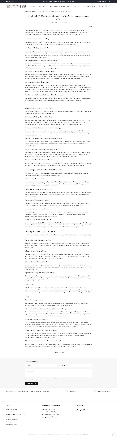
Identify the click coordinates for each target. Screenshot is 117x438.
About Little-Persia (11, 409)
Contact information (84, 434)
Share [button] (90, 26)
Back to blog (59, 352)
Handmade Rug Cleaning (48, 409)
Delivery (8, 422)
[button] (45, 6)
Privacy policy (58, 434)
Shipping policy (75, 434)
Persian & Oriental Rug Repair (50, 411)
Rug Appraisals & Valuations (49, 417)
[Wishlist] (106, 6)
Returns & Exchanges (12, 424)
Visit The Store (10, 417)
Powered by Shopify (42, 434)
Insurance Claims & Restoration (50, 414)
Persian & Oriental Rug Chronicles (15, 414)
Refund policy (51, 434)
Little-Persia (35, 434)
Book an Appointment (12, 419)
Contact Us (9, 411)
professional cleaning (35, 335)
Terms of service (66, 434)
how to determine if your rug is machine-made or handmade (59, 326)
